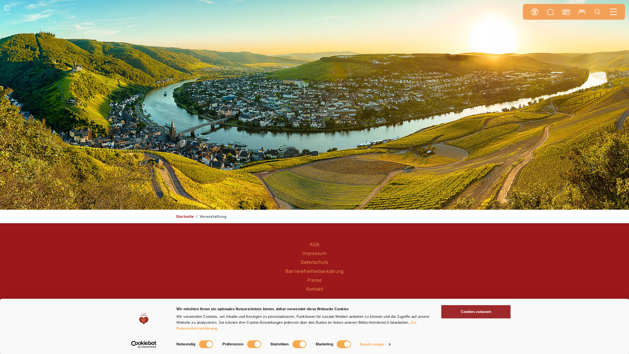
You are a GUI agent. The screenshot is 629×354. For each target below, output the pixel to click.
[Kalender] (566, 12)
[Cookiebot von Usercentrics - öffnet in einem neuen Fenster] (143, 344)
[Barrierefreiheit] (535, 12)
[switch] (254, 344)
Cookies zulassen (476, 312)
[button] (7, 8)
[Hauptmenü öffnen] (613, 12)
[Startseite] (550, 12)
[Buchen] (582, 12)
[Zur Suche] (597, 12)
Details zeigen (372, 344)
